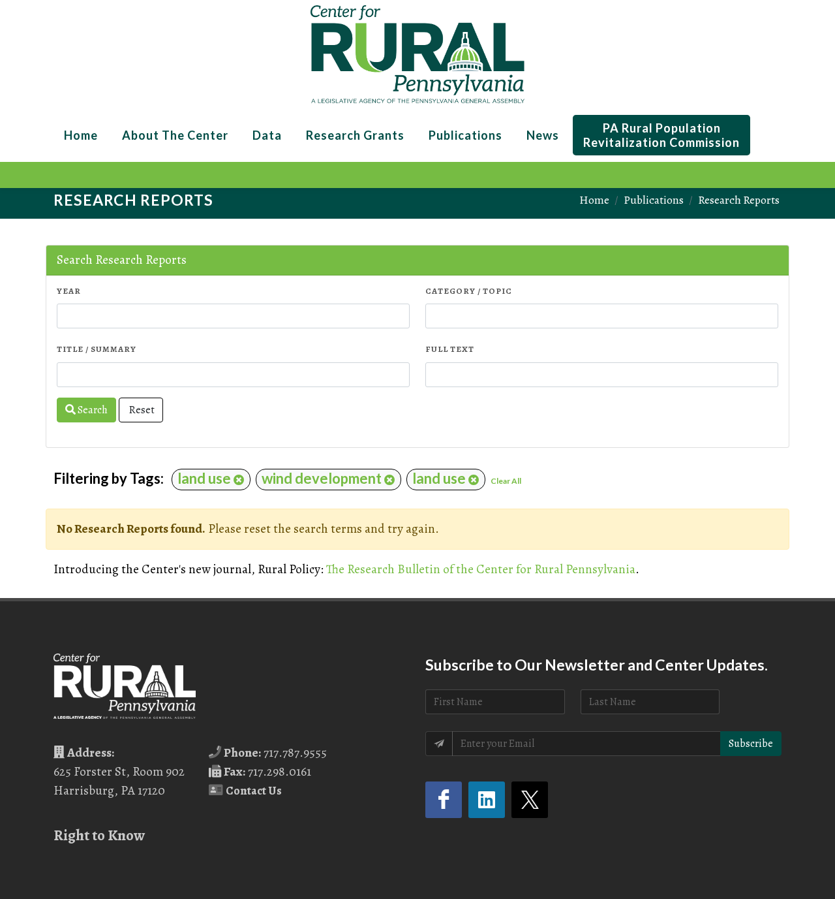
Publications (654, 200)
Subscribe (751, 743)
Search (92, 410)
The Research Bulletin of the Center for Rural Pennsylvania (480, 569)
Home (594, 200)
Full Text (449, 349)
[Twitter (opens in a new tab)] (529, 799)
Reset (141, 410)
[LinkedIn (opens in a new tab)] (486, 799)
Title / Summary (96, 349)
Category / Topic (468, 290)
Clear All (506, 481)
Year (69, 290)
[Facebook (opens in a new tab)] (443, 799)
